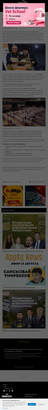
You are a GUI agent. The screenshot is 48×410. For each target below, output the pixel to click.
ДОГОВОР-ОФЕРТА (29, 396)
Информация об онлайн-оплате (31, 394)
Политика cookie (5, 408)
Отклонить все (41, 404)
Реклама (4, 386)
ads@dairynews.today (8, 388)
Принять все (31, 404)
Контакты (5, 384)
